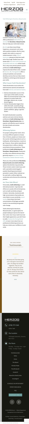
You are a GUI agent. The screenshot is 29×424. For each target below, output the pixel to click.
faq (15, 390)
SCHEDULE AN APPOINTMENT (15, 383)
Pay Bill (13, 2)
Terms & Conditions (18, 418)
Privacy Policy (22, 416)
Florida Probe (15, 365)
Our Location (13, 333)
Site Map (7, 416)
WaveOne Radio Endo (15, 375)
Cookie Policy (11, 418)
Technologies (15, 353)
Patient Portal (7, 2)
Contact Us (15, 395)
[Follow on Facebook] (12, 402)
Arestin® (15, 372)
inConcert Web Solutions (18, 412)
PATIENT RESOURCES (15, 387)
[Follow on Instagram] (18, 402)
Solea (15, 356)
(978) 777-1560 (21, 4)
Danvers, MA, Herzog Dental (12, 72)
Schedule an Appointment (9, 4)
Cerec (15, 359)
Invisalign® (15, 379)
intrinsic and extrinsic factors (17, 89)
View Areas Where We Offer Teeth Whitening (10, 422)
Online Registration (20, 2)
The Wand (15, 362)
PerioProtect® (15, 369)
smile (5, 47)
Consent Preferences (14, 416)
